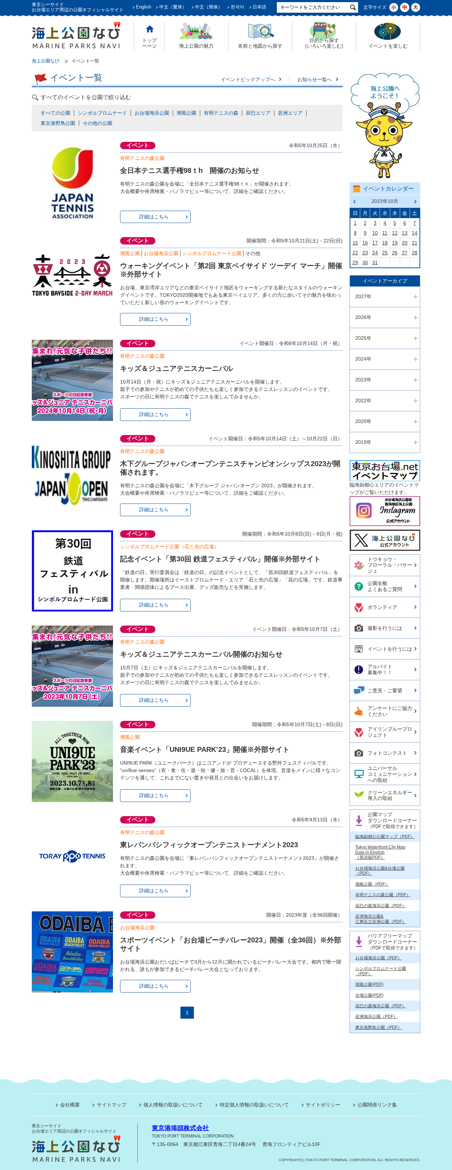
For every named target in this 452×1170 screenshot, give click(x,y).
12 (395, 233)
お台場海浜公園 (152, 113)
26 (395, 252)
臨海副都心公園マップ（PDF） (385, 836)
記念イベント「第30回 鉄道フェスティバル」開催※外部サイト (220, 559)
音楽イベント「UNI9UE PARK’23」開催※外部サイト (205, 749)
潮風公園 (186, 113)
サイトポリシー (323, 1105)
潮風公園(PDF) (369, 984)
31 (375, 262)
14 (414, 233)
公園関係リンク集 (377, 1105)
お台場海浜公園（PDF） (378, 957)
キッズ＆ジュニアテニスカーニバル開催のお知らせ (201, 654)
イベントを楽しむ (388, 46)
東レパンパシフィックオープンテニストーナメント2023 (209, 845)
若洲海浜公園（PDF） (376, 1016)
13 (405, 233)
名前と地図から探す (260, 46)
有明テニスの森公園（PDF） (382, 894)
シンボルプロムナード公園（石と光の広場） (169, 546)
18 (385, 243)
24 (375, 252)
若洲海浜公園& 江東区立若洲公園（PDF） (380, 919)
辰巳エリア (258, 113)
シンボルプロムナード (102, 113)
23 (365, 252)
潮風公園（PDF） (372, 884)
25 (385, 252)
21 (414, 243)
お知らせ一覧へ (314, 79)
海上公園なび (45, 61)
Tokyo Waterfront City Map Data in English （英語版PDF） (380, 852)
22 (355, 252)
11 (384, 233)
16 (365, 243)
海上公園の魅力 (196, 46)
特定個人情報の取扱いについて (254, 1105)
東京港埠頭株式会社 (180, 1128)
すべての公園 (55, 113)
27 (405, 252)
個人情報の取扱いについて (173, 1105)
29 (355, 262)
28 (414, 252)
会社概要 (70, 1105)
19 (395, 243)
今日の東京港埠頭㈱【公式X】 (384, 537)
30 (365, 262)
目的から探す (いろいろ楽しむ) (324, 43)
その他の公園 (97, 123)
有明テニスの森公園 (142, 158)
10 (375, 233)
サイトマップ (111, 1105)
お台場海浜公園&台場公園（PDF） (380, 871)
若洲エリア (290, 113)
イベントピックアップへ (248, 79)
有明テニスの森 (221, 113)
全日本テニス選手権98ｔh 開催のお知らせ (189, 170)
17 (375, 243)
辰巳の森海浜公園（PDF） (380, 905)
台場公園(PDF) (369, 995)
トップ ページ (149, 43)
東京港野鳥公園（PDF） (378, 1027)
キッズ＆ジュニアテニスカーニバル (176, 368)
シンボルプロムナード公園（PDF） (380, 971)
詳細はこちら (154, 216)
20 (405, 243)
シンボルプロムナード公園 (212, 253)
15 (355, 243)
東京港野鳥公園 (58, 123)
